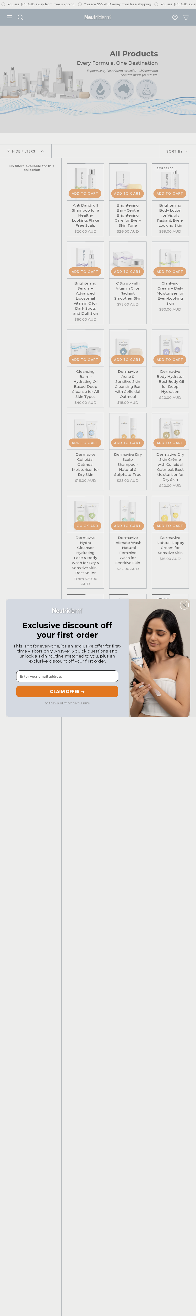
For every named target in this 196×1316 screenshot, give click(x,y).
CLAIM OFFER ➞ (67, 691)
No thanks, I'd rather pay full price (67, 702)
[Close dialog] (184, 605)
